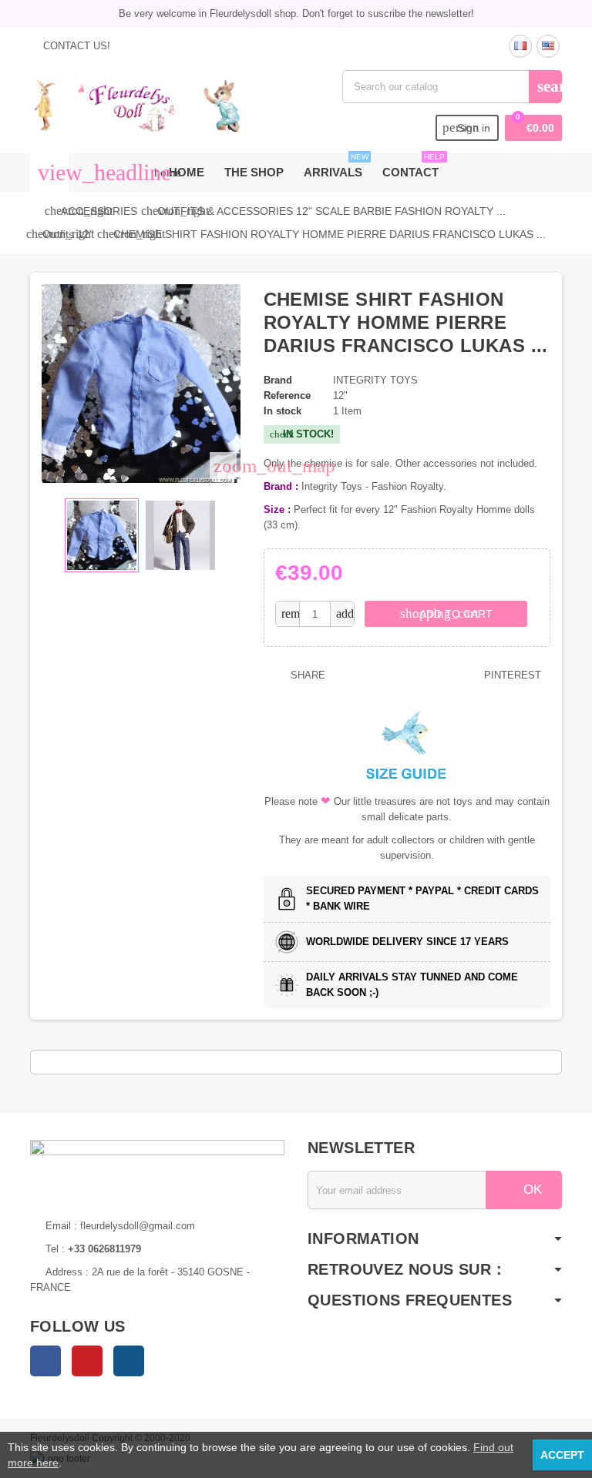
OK (531, 1189)
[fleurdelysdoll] (136, 104)
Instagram (128, 1361)
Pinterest (511, 675)
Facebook (45, 1361)
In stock (282, 411)
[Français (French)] (520, 46)
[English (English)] (548, 46)
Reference (287, 395)
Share (306, 675)
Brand (278, 380)
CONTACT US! (75, 46)
